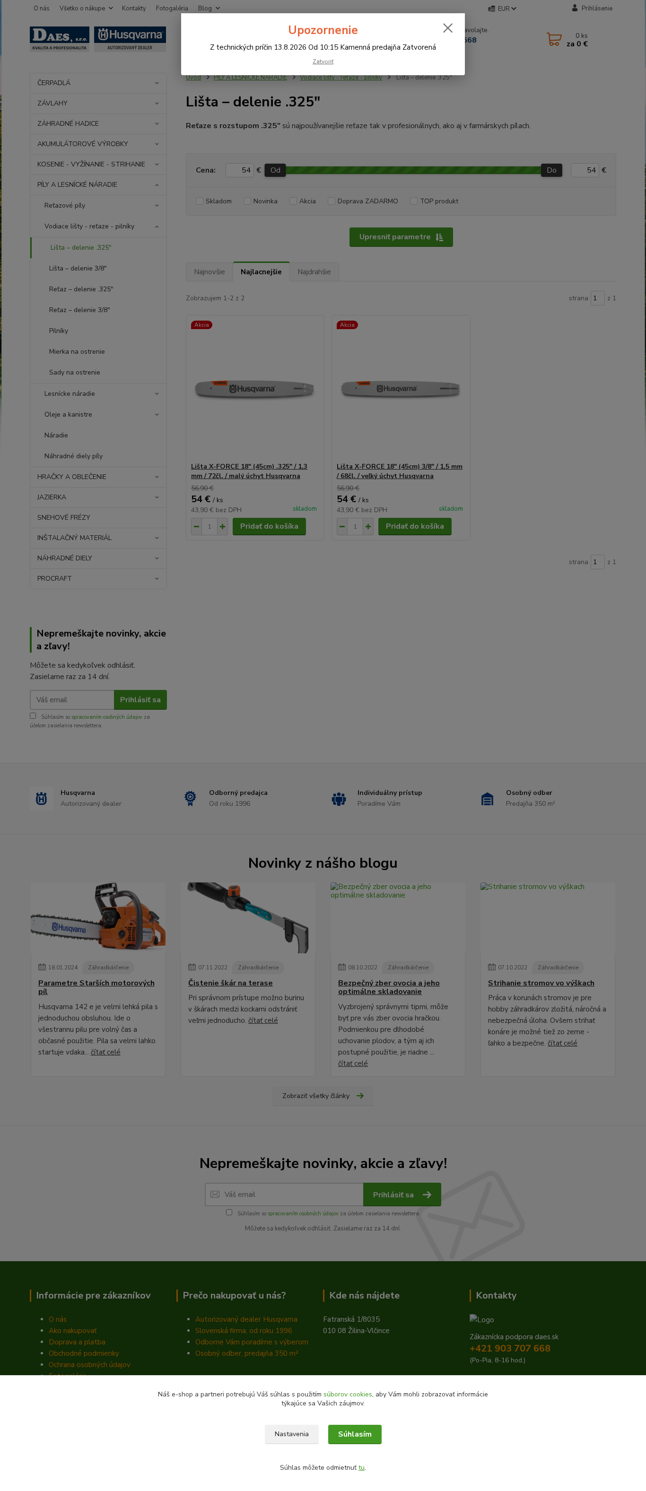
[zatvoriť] (447, 28)
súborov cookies (347, 1394)
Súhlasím (355, 1434)
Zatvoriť (323, 61)
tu (361, 1467)
